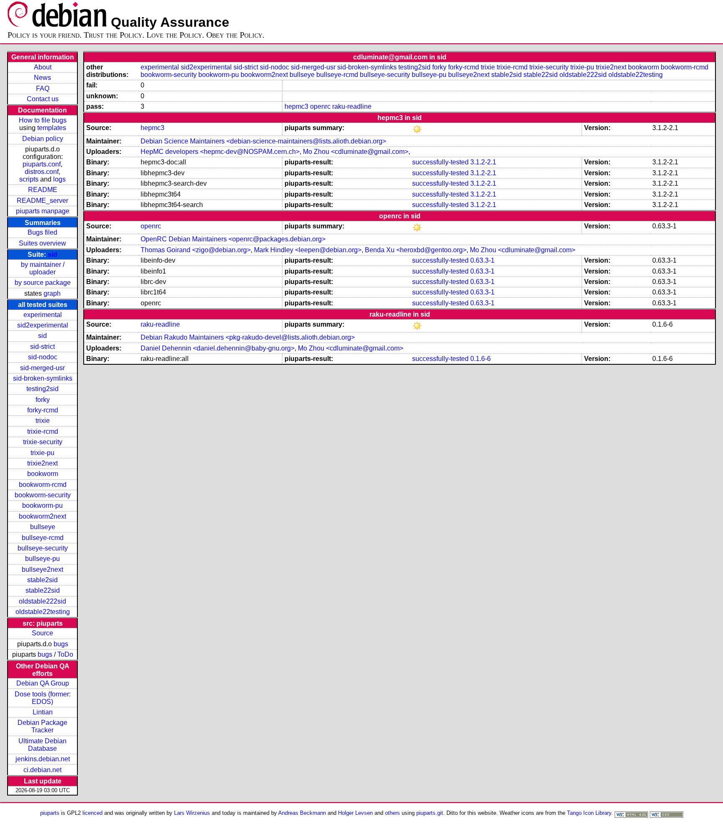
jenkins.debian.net (42, 759)
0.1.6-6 (480, 358)
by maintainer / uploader (42, 268)
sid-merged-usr (42, 367)
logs (59, 179)
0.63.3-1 (482, 260)
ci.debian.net (42, 769)
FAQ (42, 88)
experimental (42, 314)
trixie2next (42, 463)
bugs (61, 643)
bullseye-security (43, 548)
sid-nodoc (42, 357)
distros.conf (42, 171)
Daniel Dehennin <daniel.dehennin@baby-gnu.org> (218, 348)
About (42, 67)
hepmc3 (296, 106)
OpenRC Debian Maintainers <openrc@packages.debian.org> (233, 239)
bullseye (42, 526)
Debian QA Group (42, 683)
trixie (43, 420)
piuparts (49, 813)
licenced (92, 813)
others (392, 813)
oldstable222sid (42, 601)
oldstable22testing (42, 611)
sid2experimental (42, 325)
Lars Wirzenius (192, 813)
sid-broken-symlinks (42, 378)
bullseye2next (42, 569)
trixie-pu (42, 452)
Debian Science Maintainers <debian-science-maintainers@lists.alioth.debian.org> (263, 141)
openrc (320, 106)
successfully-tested (440, 162)
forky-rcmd (42, 410)
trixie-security (42, 441)
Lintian (43, 712)
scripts (28, 179)
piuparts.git (429, 813)
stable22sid (43, 590)
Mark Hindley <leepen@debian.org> (308, 249)
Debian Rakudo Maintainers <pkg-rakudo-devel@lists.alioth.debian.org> (248, 337)
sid (52, 254)
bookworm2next (42, 516)
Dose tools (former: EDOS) (43, 698)
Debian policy (42, 138)
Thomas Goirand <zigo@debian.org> (196, 249)
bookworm (42, 473)
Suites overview (42, 243)
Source (42, 633)
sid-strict (42, 346)
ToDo (65, 654)
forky (43, 399)
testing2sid (42, 388)
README (42, 189)
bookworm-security (43, 495)
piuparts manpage (42, 211)
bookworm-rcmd (43, 484)
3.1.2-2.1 (483, 162)
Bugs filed (42, 232)
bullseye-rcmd (43, 537)
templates (51, 127)
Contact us (43, 98)
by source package (43, 282)
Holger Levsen (355, 813)
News (42, 77)
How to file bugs (43, 120)
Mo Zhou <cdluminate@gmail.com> (355, 151)
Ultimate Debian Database (42, 744)
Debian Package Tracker (42, 726)
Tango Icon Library (589, 813)
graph (52, 293)
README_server (42, 200)
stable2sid (42, 579)
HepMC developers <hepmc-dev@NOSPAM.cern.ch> (220, 151)
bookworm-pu (42, 505)
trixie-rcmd (42, 431)
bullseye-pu (42, 558)
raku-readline (352, 106)
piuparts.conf (42, 164)
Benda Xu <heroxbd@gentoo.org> (416, 249)
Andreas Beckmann (302, 813)
